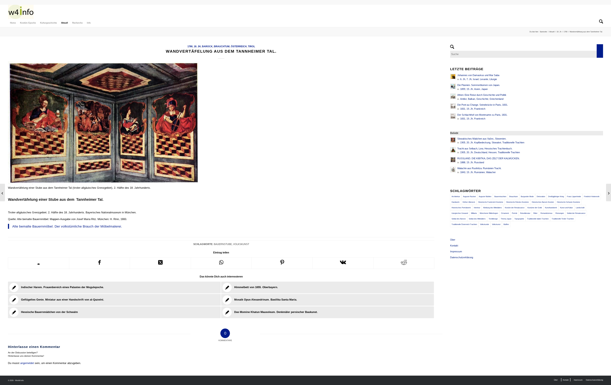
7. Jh (469, 79)
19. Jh (470, 89)
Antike (463, 99)
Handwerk (456, 202)
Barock (207, 46)
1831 (462, 108)
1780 (190, 46)
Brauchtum (222, 46)
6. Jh (462, 79)
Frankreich (479, 108)
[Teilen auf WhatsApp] (221, 263)
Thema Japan (506, 219)
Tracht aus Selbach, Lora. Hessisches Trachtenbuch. (484, 148)
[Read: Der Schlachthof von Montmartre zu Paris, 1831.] (453, 116)
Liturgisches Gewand (460, 213)
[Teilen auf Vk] (343, 263)
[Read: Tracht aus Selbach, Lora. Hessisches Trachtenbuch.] (453, 150)
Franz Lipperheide (574, 196)
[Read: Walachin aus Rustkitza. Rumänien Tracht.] (453, 169)
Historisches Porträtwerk (461, 208)
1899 (462, 89)
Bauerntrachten (500, 196)
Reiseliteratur (525, 213)
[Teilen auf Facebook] (99, 263)
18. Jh (197, 46)
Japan (484, 89)
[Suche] (600, 23)
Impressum (456, 251)
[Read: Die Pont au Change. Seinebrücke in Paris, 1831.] (453, 106)
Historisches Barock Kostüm (543, 202)
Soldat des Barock (459, 219)
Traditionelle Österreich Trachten (464, 224)
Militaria (474, 213)
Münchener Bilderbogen (489, 213)
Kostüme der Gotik (534, 208)
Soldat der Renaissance (576, 213)
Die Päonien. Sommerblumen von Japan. (478, 85)
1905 (462, 142)
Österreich (239, 46)
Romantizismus (546, 213)
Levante (484, 79)
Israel (476, 79)
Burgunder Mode (527, 196)
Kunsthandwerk (551, 208)
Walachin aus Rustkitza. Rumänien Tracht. (479, 168)
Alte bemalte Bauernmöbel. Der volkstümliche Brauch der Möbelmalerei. (67, 226)
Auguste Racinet (469, 196)
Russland (479, 162)
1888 (462, 162)
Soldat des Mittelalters (477, 219)
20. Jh (470, 142)
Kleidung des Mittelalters (492, 208)
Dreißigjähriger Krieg (556, 196)
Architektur (456, 196)
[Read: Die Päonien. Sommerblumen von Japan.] (453, 86)
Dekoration (541, 196)
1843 (462, 172)
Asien (477, 89)
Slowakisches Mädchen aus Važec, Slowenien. (481, 138)
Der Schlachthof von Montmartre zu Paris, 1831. (482, 114)
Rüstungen (559, 213)
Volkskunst (241, 244)
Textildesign (493, 219)
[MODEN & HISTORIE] (21, 12)
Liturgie (493, 79)
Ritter (535, 213)
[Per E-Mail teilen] (38, 264)
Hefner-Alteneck (469, 202)
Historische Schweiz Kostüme (568, 202)
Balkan (471, 99)
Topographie (519, 219)
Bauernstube (223, 244)
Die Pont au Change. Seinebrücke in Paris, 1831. (482, 104)
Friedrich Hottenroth (591, 196)
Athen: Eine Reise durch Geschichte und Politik (481, 95)
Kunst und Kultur (566, 208)
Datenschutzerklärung (461, 257)
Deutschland (480, 152)
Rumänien (479, 172)
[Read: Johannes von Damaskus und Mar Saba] (453, 76)
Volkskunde (484, 224)
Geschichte (482, 99)
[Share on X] (160, 263)
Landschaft (580, 208)
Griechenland (496, 99)
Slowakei (496, 142)
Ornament (505, 213)
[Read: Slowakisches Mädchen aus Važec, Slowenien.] (453, 140)
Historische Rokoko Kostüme (517, 202)
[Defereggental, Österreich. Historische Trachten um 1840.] (2, 192)
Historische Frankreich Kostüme (490, 202)
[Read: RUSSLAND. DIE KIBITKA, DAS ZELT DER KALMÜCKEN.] (453, 160)
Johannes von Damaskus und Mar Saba (478, 75)
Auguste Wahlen (485, 196)
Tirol (251, 46)
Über (452, 239)
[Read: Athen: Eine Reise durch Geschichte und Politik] (453, 96)
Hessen (492, 152)
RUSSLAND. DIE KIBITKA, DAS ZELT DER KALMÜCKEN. (488, 158)
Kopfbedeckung (482, 142)
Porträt (514, 213)
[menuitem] (13, 23)
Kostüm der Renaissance (514, 208)
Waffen (506, 224)
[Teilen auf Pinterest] (282, 263)
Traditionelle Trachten (513, 142)
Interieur (477, 208)
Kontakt (454, 245)
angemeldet (27, 363)
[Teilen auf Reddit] (404, 263)
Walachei (490, 172)
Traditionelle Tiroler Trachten (563, 219)
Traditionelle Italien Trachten (538, 219)
